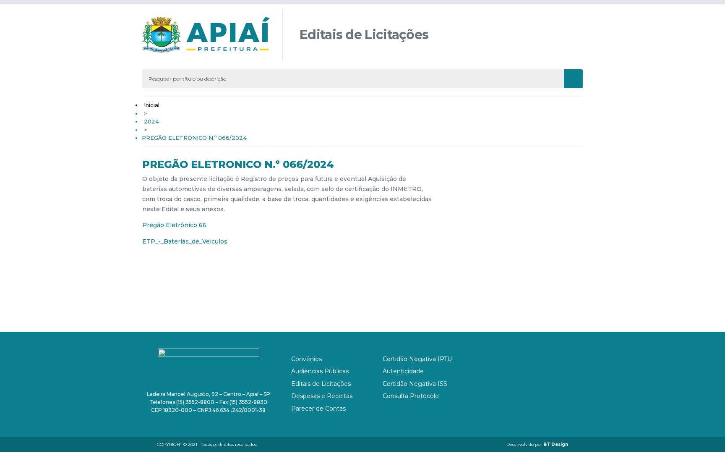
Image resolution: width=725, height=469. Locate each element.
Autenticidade (403, 371)
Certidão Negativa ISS (415, 384)
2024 (151, 121)
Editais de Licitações (321, 384)
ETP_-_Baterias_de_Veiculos (184, 241)
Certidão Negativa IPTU (417, 359)
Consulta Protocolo (411, 396)
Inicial (151, 105)
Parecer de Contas (318, 408)
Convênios (306, 359)
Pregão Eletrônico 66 (174, 225)
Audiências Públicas (320, 371)
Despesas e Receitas (321, 396)
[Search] (573, 78)
